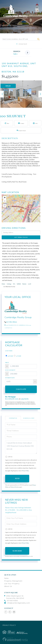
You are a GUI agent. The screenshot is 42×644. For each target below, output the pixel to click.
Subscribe (17, 551)
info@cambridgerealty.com (18, 603)
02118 (29, 284)
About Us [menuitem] (8, 586)
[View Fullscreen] (4, 205)
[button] (38, 39)
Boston (24, 284)
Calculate (21, 389)
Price (7, 362)
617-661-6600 (11, 322)
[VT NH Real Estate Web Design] (21, 639)
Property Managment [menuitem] (13, 581)
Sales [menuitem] (6, 578)
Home (3, 284)
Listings (9, 284)
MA (14, 284)
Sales (15, 54)
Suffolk (19, 284)
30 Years (10, 356)
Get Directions (21, 237)
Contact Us (8, 328)
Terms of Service (15, 487)
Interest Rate (10, 378)
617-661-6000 (12, 601)
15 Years (18, 356)
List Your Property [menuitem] (12, 584)
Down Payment (10, 370)
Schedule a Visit (28, 418)
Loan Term (8, 351)
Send (17, 478)
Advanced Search (22, 44)
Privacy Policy (25, 471)
